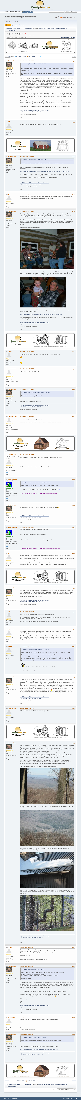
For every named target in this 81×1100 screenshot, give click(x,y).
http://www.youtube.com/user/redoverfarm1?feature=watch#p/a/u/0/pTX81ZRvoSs (41, 314)
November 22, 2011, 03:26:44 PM (27, 628)
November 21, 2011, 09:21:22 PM (27, 588)
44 (34, 56)
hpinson (59, 28)
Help (64, 1098)
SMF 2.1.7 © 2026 (7, 1098)
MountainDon (54, 28)
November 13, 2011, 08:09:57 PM (27, 194)
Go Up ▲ (75, 1098)
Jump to (54, 1089)
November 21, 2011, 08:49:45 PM (27, 553)
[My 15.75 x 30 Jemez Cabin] (7, 498)
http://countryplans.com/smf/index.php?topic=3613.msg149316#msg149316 (39, 1049)
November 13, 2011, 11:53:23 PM (27, 351)
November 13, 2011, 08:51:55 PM (27, 211)
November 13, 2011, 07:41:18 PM (27, 60)
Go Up (7, 1081)
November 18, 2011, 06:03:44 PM (27, 389)
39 (25, 56)
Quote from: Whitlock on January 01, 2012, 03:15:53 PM (34, 969)
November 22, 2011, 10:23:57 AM (27, 611)
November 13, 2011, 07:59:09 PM (27, 156)
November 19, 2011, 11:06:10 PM (27, 454)
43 (33, 56)
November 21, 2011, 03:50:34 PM (27, 527)
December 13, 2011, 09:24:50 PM (27, 743)
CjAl (9, 122)
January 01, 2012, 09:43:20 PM (26, 1017)
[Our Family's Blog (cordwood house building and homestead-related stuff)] (7, 472)
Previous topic (65, 37)
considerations (12, 369)
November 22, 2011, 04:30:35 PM (27, 646)
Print (74, 56)
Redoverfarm (12, 61)
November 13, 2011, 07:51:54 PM (27, 121)
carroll (10, 351)
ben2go (10, 646)
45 (36, 56)
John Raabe (40, 28)
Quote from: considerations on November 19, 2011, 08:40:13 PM (36, 482)
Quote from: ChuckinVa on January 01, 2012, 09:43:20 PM (35, 1037)
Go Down (8, 56)
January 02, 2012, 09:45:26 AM (26, 1034)
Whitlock (10, 947)
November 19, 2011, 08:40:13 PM (27, 416)
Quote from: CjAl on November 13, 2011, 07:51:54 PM (34, 159)
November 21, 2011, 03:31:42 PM (27, 505)
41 (29, 56)
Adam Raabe (64, 28)
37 (22, 56)
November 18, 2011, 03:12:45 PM (27, 368)
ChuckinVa (11, 1017)
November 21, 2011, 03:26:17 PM (27, 479)
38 (24, 56)
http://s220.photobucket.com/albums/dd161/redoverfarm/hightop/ (34, 110)
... (17, 56)
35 (19, 56)
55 (39, 56)
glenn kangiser (47, 28)
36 (20, 56)
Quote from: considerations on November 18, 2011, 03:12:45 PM (36, 392)
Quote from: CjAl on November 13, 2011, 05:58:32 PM (34, 64)
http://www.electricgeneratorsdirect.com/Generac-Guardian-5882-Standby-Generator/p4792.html (44, 171)
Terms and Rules (69, 1098)
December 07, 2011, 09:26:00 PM (27, 708)
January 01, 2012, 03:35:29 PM (26, 966)
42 (31, 56)
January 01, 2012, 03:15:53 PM (26, 947)
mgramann (11, 629)
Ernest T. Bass (12, 455)
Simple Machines (14, 1098)
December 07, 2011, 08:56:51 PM (27, 677)
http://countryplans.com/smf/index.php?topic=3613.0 (31, 112)
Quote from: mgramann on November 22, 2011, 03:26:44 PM (36, 649)
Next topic (72, 37)
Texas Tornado (12, 708)
